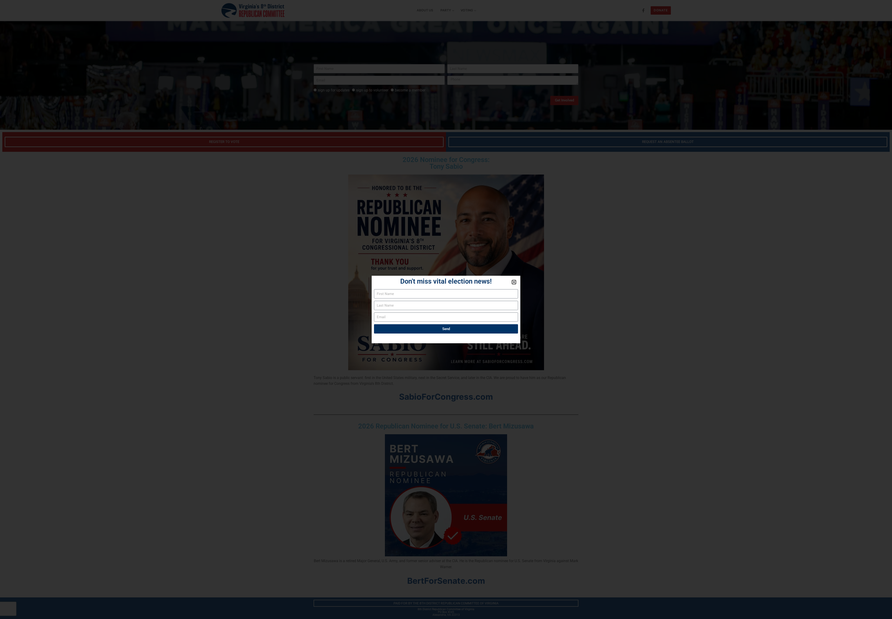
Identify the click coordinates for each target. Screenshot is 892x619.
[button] (514, 282)
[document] (446, 309)
